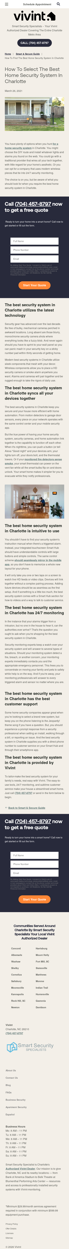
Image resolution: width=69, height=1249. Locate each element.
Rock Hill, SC (18, 1000)
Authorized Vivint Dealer (20, 1168)
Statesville (41, 968)
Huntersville (42, 994)
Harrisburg (41, 948)
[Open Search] (58, 4)
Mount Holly (42, 955)
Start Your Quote (34, 285)
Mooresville (17, 987)
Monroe (40, 981)
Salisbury (16, 981)
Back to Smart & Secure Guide (26, 808)
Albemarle (16, 955)
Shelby (15, 968)
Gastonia (41, 1000)
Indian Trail (42, 987)
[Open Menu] (6, 4)
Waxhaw (15, 961)
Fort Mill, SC (42, 961)
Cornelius (16, 974)
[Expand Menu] (34, 22)
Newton (15, 1007)
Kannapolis (17, 994)
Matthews (41, 974)
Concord (16, 948)
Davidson (41, 1007)
